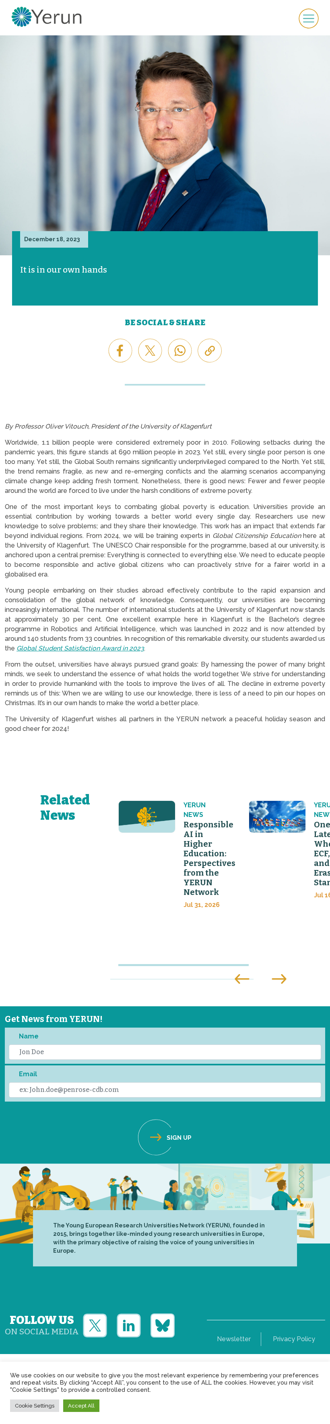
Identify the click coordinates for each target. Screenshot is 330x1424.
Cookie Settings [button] (34, 1406)
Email (28, 1074)
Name (29, 1036)
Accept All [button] (81, 1406)
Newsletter (234, 1339)
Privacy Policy (294, 1339)
